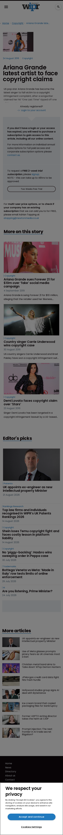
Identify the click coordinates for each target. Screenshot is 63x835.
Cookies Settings (31, 826)
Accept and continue (31, 816)
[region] (31, 809)
